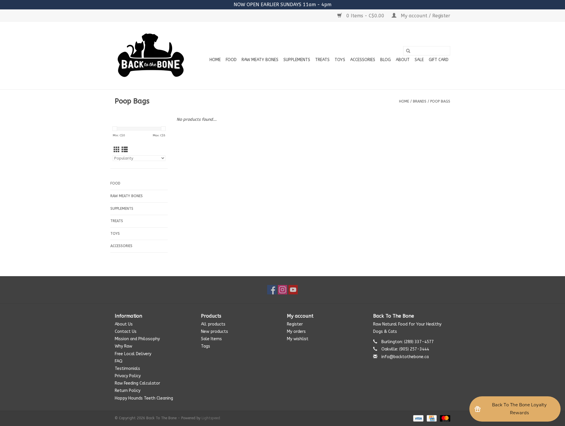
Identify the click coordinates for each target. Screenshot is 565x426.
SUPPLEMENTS (296, 59)
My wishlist (297, 338)
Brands (419, 101)
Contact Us (126, 331)
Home (215, 59)
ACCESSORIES (362, 59)
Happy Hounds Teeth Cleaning (144, 398)
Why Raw (123, 346)
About (403, 59)
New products (214, 331)
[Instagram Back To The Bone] (282, 289)
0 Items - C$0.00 (365, 16)
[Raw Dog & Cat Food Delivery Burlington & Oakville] (151, 55)
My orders (296, 331)
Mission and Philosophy (137, 338)
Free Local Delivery (133, 353)
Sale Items (211, 338)
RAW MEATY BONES (260, 59)
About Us (124, 324)
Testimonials (127, 368)
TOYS (340, 59)
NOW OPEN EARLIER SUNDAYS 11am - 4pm (282, 4)
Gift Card (438, 59)
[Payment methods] (418, 418)
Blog (385, 59)
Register (295, 324)
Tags (205, 346)
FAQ (118, 361)
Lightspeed (211, 418)
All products (213, 324)
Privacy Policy (128, 375)
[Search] (408, 51)
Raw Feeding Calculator (137, 383)
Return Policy (127, 390)
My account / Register (424, 16)
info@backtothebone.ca (405, 356)
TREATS (322, 59)
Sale (419, 59)
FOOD (231, 59)
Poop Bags (440, 101)
